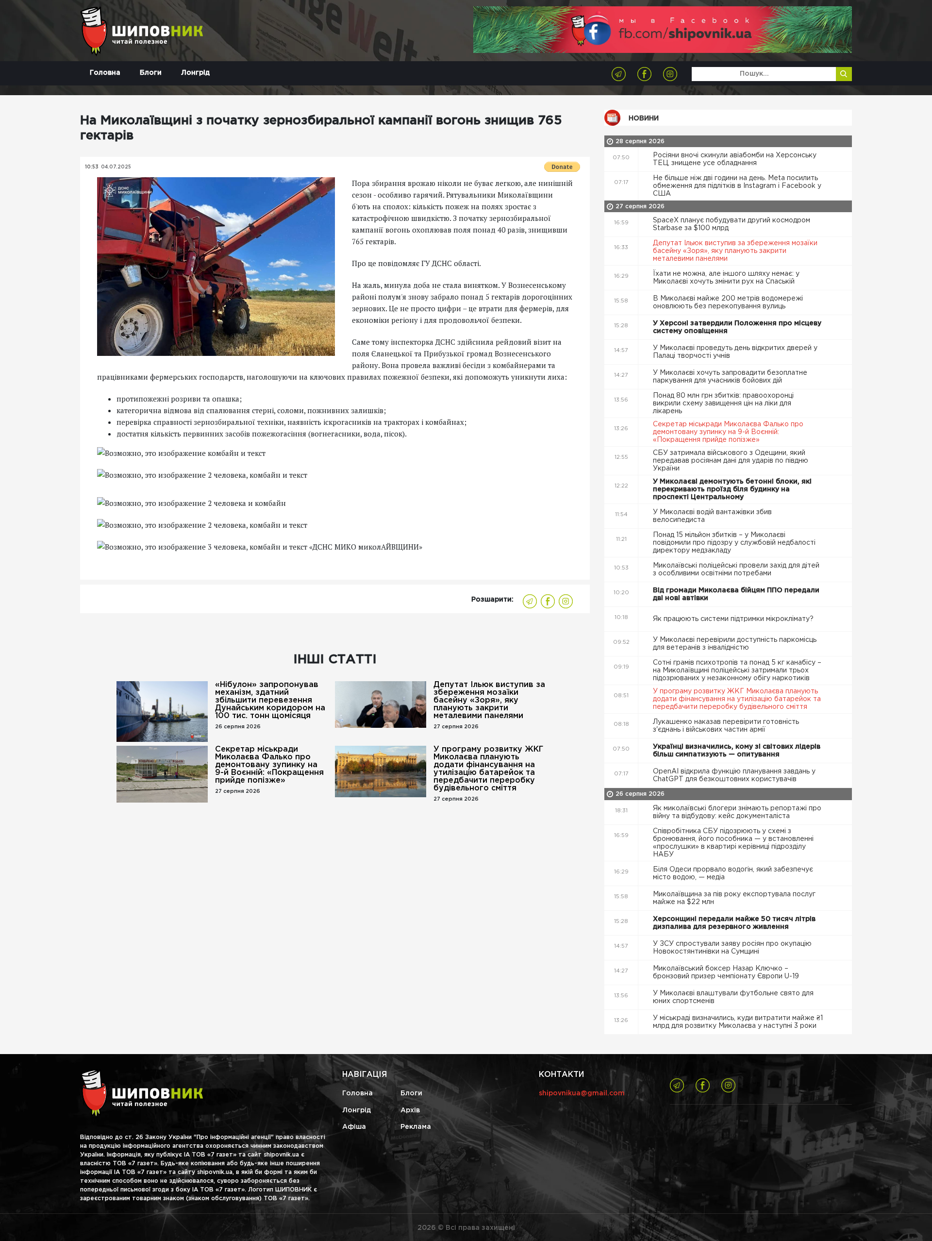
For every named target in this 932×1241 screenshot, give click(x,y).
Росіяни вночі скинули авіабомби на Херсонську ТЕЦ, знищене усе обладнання (734, 159)
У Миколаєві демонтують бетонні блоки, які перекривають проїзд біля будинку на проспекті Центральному (732, 489)
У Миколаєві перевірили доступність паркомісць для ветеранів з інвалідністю (734, 644)
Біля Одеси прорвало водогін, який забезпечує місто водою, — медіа (733, 873)
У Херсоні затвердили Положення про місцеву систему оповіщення (737, 327)
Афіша (354, 1127)
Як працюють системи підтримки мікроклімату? (734, 619)
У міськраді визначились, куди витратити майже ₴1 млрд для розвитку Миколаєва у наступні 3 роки (738, 1022)
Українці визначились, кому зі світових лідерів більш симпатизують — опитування (736, 750)
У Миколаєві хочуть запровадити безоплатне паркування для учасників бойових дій (730, 377)
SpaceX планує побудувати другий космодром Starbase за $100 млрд (731, 224)
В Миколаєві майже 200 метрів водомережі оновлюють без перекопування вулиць (728, 302)
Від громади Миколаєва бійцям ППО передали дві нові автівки (736, 594)
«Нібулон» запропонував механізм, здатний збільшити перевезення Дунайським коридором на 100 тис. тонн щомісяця (270, 700)
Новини (644, 118)
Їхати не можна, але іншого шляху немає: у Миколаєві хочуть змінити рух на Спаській (726, 278)
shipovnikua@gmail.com (582, 1093)
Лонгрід (195, 73)
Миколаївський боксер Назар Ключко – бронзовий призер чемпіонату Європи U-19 (727, 972)
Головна (105, 73)
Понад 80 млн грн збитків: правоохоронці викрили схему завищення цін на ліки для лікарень (723, 403)
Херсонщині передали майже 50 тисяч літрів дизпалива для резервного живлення (734, 923)
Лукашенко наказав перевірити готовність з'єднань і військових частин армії (726, 726)
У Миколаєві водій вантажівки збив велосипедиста (712, 516)
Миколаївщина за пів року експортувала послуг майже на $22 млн (734, 898)
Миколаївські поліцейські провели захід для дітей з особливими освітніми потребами (736, 569)
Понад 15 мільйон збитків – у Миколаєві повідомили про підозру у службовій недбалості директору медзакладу (734, 542)
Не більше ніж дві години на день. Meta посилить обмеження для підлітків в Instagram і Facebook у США (737, 186)
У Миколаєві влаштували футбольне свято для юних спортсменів (733, 997)
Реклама (415, 1127)
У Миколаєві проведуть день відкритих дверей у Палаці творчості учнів (735, 352)
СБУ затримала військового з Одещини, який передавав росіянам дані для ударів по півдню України (730, 460)
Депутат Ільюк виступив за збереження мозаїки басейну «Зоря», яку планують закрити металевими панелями (489, 700)
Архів (410, 1110)
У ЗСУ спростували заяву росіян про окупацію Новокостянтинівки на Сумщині (732, 948)
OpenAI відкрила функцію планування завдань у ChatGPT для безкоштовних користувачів (734, 775)
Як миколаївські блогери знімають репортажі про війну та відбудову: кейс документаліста (737, 812)
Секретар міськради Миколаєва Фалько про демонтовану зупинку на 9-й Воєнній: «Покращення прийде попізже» (269, 765)
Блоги (151, 73)
